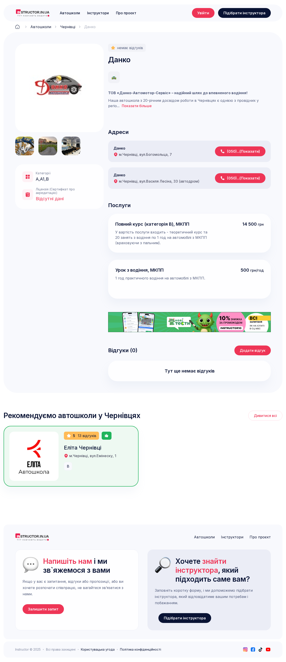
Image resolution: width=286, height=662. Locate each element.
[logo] (32, 13)
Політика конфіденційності (140, 649)
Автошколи (70, 13)
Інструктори (98, 13)
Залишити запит (43, 609)
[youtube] (268, 649)
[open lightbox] (59, 88)
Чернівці (67, 27)
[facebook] (253, 649)
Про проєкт (126, 13)
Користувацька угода (98, 649)
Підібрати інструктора (244, 13)
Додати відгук (252, 350)
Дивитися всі (265, 415)
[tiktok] (260, 649)
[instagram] (245, 649)
